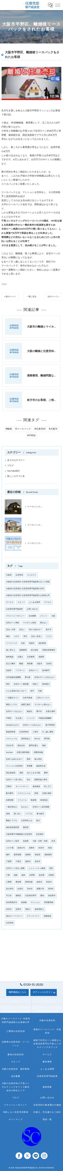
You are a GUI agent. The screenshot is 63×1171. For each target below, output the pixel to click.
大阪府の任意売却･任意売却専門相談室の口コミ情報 (28, 581)
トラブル (29, 813)
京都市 (9, 786)
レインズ (30, 718)
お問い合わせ (32, 609)
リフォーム (22, 800)
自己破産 (34, 650)
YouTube (9, 752)
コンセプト (31, 575)
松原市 (20, 888)
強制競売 (48, 854)
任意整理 (30, 656)
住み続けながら (12, 725)
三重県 (9, 881)
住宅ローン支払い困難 (15, 868)
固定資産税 (10, 772)
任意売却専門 (30, 895)
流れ (28, 779)
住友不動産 (27, 697)
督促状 (37, 854)
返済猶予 (46, 670)
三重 (8, 875)
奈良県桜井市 (11, 902)
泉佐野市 (51, 895)
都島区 (18, 895)
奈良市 (9, 909)
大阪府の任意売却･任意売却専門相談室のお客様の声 (28, 595)
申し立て (47, 786)
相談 (8, 636)
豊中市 (39, 711)
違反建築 (36, 786)
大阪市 (39, 663)
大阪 (53, 615)
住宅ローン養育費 (21, 684)
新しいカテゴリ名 (16, 476)
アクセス (47, 602)
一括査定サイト (12, 697)
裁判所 (26, 827)
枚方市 (48, 629)
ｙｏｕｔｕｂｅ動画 (37, 868)
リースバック (8, 184)
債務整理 (23, 650)
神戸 (32, 690)
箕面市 (9, 670)
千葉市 (18, 861)
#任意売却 (39, 429)
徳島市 (28, 861)
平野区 (9, 718)
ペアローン (20, 670)
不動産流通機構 (44, 718)
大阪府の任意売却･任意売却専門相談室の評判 (25, 588)
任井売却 (9, 922)
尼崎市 (31, 847)
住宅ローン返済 (12, 841)
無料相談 (9, 656)
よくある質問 (34, 602)
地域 (50, 847)
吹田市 (41, 847)
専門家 (47, 738)
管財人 (28, 909)
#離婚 (9, 429)
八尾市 (35, 731)
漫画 (8, 813)
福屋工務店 (25, 704)
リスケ (49, 636)
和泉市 (49, 881)
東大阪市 (40, 813)
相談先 (29, 711)
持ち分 (37, 738)
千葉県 (9, 861)
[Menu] (57, 5)
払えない (25, 806)
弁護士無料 (50, 711)
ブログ (4, 284)
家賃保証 (44, 800)
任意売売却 (24, 731)
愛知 (42, 895)
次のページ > (53, 296)
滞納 (21, 772)
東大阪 (27, 677)
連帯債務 (17, 854)
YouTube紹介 (13, 471)
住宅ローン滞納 (12, 622)
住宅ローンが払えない (32, 725)
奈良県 (41, 875)
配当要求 (9, 793)
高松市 (37, 861)
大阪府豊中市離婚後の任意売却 (19, 834)
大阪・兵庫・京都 (40, 841)
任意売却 (19, 575)
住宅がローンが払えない (44, 677)
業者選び (46, 684)
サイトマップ (16, 1119)
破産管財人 (39, 909)
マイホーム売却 (29, 622)
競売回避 (29, 881)
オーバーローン (22, 786)
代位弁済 (9, 745)
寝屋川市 (40, 888)
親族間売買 (10, 731)
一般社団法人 (11, 806)
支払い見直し (36, 636)
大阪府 (9, 575)
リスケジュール (23, 793)
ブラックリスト (33, 916)
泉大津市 (9, 888)
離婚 (21, 663)
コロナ (16, 636)
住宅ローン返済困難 (41, 806)
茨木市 (30, 888)
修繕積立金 (41, 766)
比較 (23, 643)
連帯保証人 (25, 738)
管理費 (29, 766)
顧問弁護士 (33, 745)
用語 (51, 868)
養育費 (30, 663)
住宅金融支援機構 (13, 677)
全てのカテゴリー (16, 460)
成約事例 (42, 643)
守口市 (9, 895)
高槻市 (31, 643)
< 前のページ (10, 296)
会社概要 (32, 615)
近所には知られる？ (14, 759)
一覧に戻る (32, 296)
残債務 (24, 902)
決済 (53, 841)
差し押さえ (10, 650)
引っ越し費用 (47, 731)
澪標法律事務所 (48, 650)
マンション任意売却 (14, 766)
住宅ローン (33, 670)
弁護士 (20, 656)
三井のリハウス (42, 697)
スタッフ (21, 602)
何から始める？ (35, 629)
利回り (35, 684)
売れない (43, 622)
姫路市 (39, 881)
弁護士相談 (46, 793)
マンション (35, 902)
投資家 (26, 841)
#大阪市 (53, 429)
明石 (8, 684)
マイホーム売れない (42, 704)
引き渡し (19, 718)
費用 (46, 772)
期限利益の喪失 (40, 779)
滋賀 (15, 875)
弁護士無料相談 (23, 752)
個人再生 (38, 759)
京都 (40, 690)
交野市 (18, 909)
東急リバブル (11, 704)
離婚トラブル (11, 820)
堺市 (25, 636)
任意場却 (39, 834)
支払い (22, 629)
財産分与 (21, 847)
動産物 (33, 800)
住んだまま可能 (33, 772)
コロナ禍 (9, 847)
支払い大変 (10, 629)
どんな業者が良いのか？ (16, 690)
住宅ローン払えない (14, 711)
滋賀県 (41, 656)
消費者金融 (38, 752)
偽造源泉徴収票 (12, 827)
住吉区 (49, 663)
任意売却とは (26, 820)
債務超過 (47, 916)
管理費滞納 (48, 902)
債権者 (28, 854)
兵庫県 (32, 875)
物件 (8, 854)
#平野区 (31, 435)
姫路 (23, 875)
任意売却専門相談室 (14, 609)
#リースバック (23, 429)
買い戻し (17, 813)
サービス (9, 602)
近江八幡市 (10, 663)
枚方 (38, 820)
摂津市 (51, 888)
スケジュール (11, 738)
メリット (43, 615)
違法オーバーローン (14, 916)
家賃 (36, 793)
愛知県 (18, 881)
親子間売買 (50, 725)
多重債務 (9, 800)
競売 (28, 759)
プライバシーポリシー (15, 615)
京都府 (51, 875)
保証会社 (21, 745)
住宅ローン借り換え (14, 779)
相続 (44, 745)
